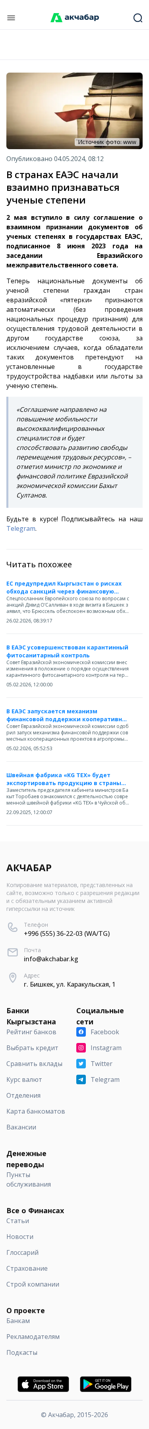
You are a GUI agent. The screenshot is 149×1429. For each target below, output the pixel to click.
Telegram (20, 528)
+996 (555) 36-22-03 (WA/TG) (67, 933)
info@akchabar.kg (51, 959)
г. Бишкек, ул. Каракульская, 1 (70, 984)
